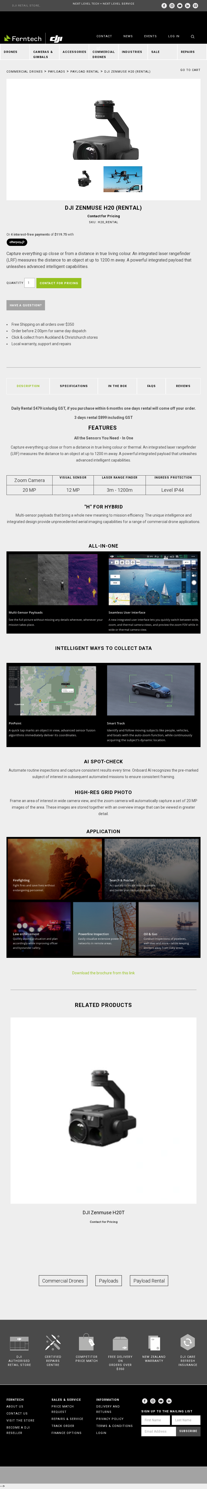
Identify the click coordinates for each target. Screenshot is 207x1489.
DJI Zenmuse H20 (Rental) (127, 71)
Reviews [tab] (183, 386)
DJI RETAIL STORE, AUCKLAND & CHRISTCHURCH (26, 7)
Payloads (56, 71)
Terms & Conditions (114, 1426)
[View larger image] (103, 143)
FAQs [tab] (151, 386)
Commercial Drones (24, 71)
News (128, 36)
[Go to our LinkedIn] (187, 5)
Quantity (14, 283)
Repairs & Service (67, 1419)
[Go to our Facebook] (164, 5)
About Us (14, 1406)
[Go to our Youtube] (161, 1401)
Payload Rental (84, 71)
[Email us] (195, 5)
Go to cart (190, 70)
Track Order (62, 1426)
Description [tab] (28, 386)
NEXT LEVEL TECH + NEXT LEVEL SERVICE (103, 3)
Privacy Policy (110, 1419)
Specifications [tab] (74, 386)
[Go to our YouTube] (179, 5)
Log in (174, 36)
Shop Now (103, 1232)
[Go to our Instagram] (172, 5)
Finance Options (66, 1433)
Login (101, 1433)
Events (150, 36)
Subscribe (188, 1431)
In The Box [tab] (117, 386)
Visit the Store (20, 1420)
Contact (104, 36)
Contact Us (17, 1413)
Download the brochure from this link (103, 973)
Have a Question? (26, 305)
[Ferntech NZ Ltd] (33, 39)
